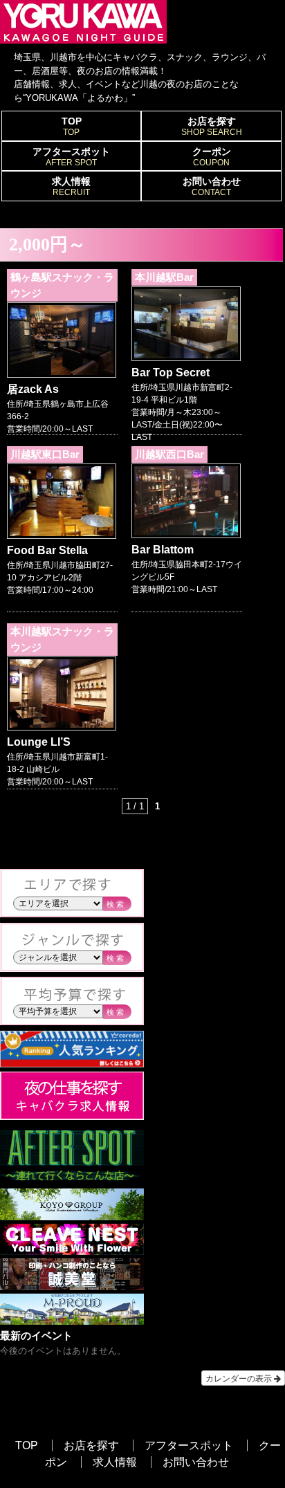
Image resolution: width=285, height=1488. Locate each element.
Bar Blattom (162, 549)
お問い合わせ (212, 186)
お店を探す (211, 126)
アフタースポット (71, 156)
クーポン (211, 156)
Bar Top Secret (170, 372)
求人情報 (71, 186)
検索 (116, 904)
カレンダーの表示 (239, 1378)
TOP (72, 126)
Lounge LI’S (39, 742)
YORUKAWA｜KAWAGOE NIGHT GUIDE (83, 22)
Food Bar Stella (47, 550)
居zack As (33, 389)
